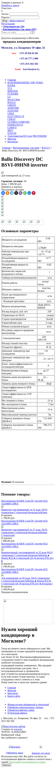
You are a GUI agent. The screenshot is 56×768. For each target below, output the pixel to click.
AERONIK (13, 108)
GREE (10, 113)
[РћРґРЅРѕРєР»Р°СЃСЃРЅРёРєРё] (7, 193)
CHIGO (11, 119)
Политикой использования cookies (27, 762)
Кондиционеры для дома (26, 147)
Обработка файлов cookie (20, 710)
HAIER (11, 85)
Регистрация (8, 23)
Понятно (6, 765)
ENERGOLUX (15, 124)
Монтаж (11, 139)
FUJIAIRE (12, 94)
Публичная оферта (17, 713)
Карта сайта (13, 696)
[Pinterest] (33, 193)
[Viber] (20, 193)
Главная (11, 79)
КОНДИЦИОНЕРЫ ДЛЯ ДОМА (25, 82)
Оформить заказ (14, 752)
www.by (18, 729)
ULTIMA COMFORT (18, 122)
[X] (16, 193)
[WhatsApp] (25, 193)
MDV (10, 130)
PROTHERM (40, 136)
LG (9, 96)
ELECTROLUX (15, 116)
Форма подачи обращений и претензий (28, 704)
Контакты (12, 141)
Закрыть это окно (41, 753)
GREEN (11, 105)
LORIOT (12, 127)
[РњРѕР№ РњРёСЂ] (29, 193)
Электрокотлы (15, 136)
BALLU (11, 102)
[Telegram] (12, 193)
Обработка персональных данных (25, 707)
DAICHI (11, 133)
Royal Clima (13, 99)
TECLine (27, 136)
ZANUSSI (12, 110)
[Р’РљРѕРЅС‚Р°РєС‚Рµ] (3, 193)
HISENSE (12, 91)
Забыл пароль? (17, 20)
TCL (9, 88)
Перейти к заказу (10, 5)
